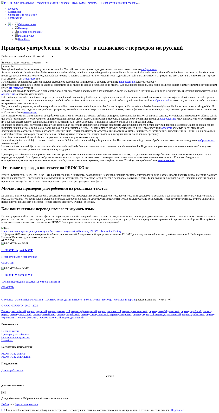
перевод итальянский (134, 311)
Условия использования (29, 299)
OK (3, 410)
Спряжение (22, 14)
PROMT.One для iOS (13, 353)
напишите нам (166, 160)
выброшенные (167, 118)
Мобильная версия (125, 299)
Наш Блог (24, 39)
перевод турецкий (143, 314)
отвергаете (29, 78)
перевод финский (27, 317)
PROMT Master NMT (17, 275)
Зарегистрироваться (26, 404)
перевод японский (73, 317)
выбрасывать (149, 69)
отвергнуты (30, 112)
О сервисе (7, 299)
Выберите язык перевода (15, 62)
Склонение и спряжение (15, 337)
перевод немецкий (59, 311)
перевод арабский (191, 311)
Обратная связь (27, 24)
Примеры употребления (15, 334)
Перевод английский (13, 311)
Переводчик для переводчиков (19, 256)
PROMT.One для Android (15, 356)
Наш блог (7, 340)
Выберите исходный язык (16, 56)
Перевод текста (10, 331)
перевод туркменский (168, 314)
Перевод (13, 8)
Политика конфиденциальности (63, 299)
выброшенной (160, 100)
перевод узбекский (193, 314)
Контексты (14, 11)
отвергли (166, 127)
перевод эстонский (50, 317)
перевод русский (37, 311)
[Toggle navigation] (138, 3)
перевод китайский (44, 314)
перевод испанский (109, 311)
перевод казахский (20, 314)
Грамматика (15, 17)
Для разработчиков (12, 370)
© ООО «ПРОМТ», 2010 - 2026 (19, 305)
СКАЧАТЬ (7, 262)
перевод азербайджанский (164, 311)
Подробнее (177, 410)
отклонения (8, 94)
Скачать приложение (30, 31)
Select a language (146, 299)
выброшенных (127, 81)
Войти (5, 404)
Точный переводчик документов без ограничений (30, 281)
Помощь (23, 28)
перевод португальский (94, 314)
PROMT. (103, 2)
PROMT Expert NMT (17, 250)
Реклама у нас (26, 35)
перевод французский (84, 311)
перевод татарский (120, 314)
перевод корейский (68, 314)
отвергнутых (16, 87)
